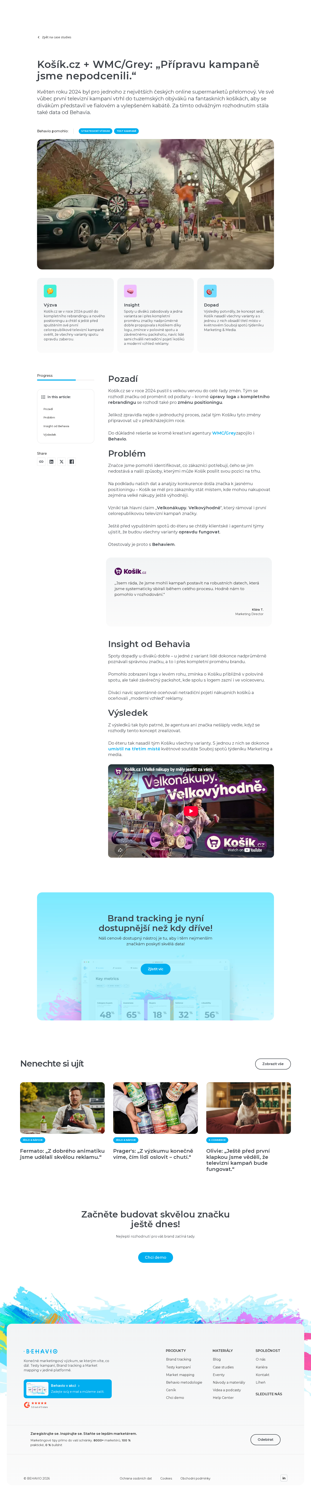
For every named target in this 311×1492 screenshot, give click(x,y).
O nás (260, 1359)
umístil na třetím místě (134, 748)
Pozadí (48, 409)
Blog (217, 1359)
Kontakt (263, 1375)
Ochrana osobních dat (136, 1478)
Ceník (171, 1390)
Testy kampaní (178, 1367)
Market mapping (180, 1375)
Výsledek (49, 434)
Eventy (219, 1375)
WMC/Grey (224, 433)
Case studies (223, 1367)
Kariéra (261, 1367)
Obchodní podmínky (195, 1478)
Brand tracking (178, 1359)
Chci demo (155, 1257)
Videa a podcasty (227, 1390)
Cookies (166, 1478)
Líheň (261, 1382)
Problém (49, 417)
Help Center (223, 1398)
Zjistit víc (155, 969)
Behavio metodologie (184, 1382)
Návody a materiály (229, 1382)
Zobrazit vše (273, 1064)
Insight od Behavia (56, 426)
